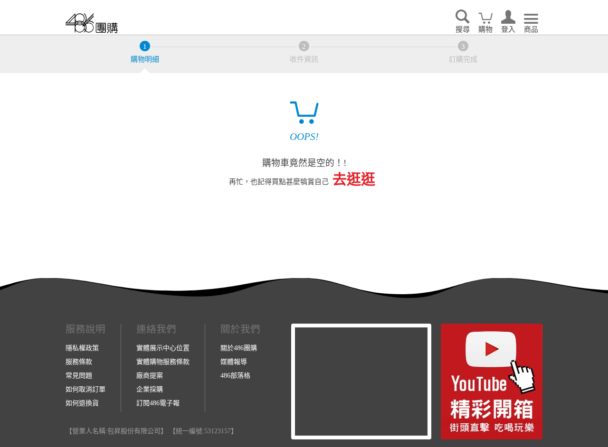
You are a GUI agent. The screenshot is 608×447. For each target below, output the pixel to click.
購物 (485, 29)
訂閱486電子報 (158, 403)
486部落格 (235, 375)
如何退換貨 (82, 403)
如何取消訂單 (85, 389)
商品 (531, 29)
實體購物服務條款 (163, 361)
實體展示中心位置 (163, 348)
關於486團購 (238, 348)
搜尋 (463, 29)
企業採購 (149, 389)
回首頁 (92, 23)
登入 (508, 29)
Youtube (491, 381)
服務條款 (79, 361)
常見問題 (79, 375)
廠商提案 (149, 375)
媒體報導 (233, 361)
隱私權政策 (82, 348)
